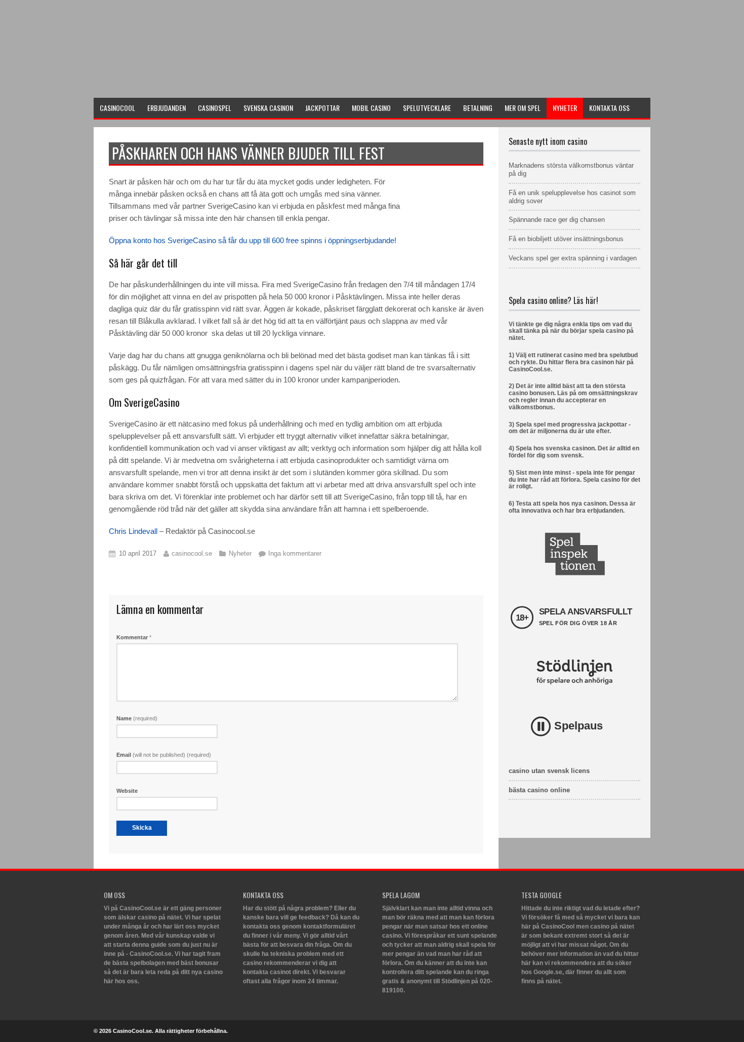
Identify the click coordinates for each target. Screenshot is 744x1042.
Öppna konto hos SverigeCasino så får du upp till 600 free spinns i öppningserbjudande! (252, 240)
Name (136, 718)
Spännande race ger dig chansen (557, 219)
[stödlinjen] (574, 672)
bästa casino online (539, 790)
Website (127, 791)
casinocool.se (192, 553)
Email (163, 755)
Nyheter (240, 553)
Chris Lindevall (133, 531)
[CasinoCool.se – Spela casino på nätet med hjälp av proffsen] (169, 84)
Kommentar (133, 637)
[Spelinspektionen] (575, 553)
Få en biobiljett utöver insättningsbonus (566, 239)
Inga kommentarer (294, 553)
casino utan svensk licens (549, 771)
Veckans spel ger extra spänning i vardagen (573, 258)
